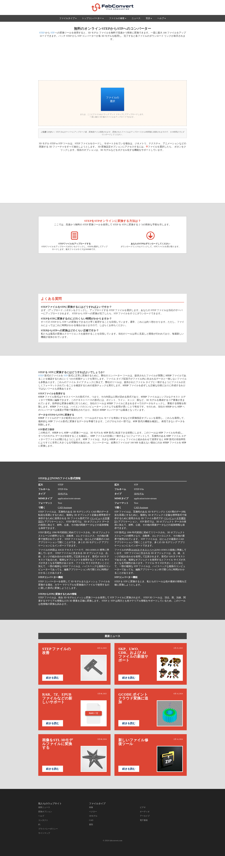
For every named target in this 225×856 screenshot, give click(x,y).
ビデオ (143, 807)
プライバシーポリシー (48, 829)
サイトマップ (44, 833)
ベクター (93, 812)
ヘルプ (160, 18)
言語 (148, 18)
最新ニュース (112, 636)
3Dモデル (63, 493)
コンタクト (43, 820)
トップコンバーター (92, 18)
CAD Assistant (65, 507)
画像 (91, 807)
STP (52, 32)
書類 (91, 824)
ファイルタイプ (67, 18)
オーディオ (145, 812)
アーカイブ (145, 816)
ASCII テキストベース (144, 550)
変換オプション (45, 812)
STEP (42, 32)
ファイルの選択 (112, 99)
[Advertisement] (74, 60)
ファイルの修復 (116, 18)
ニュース (136, 18)
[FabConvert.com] (112, 7)
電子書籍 (144, 820)
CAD (91, 820)
